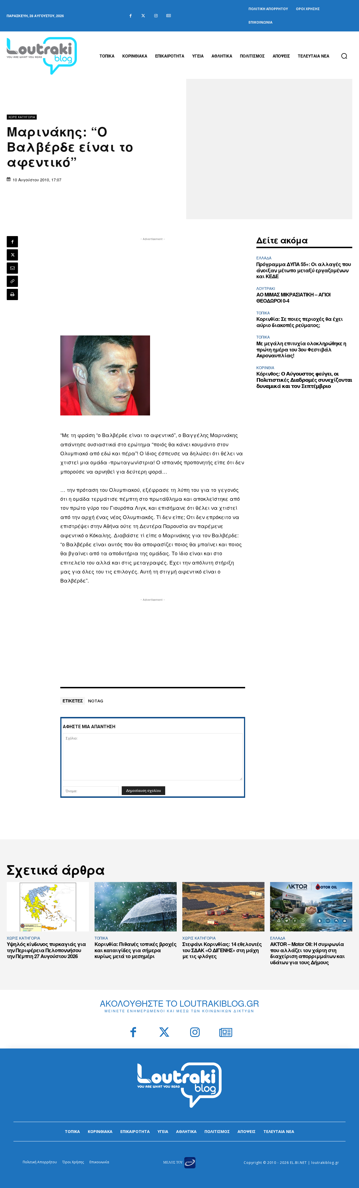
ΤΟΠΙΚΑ (263, 313)
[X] (12, 255)
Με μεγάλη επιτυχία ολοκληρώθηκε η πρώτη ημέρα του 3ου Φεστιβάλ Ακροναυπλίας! (301, 349)
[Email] (12, 268)
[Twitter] (143, 16)
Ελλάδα (263, 258)
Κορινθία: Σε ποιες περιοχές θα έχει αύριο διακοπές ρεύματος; (299, 322)
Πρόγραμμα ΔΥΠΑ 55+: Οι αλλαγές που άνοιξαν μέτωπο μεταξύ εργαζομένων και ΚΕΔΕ (303, 270)
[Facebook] (130, 16)
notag (95, 700)
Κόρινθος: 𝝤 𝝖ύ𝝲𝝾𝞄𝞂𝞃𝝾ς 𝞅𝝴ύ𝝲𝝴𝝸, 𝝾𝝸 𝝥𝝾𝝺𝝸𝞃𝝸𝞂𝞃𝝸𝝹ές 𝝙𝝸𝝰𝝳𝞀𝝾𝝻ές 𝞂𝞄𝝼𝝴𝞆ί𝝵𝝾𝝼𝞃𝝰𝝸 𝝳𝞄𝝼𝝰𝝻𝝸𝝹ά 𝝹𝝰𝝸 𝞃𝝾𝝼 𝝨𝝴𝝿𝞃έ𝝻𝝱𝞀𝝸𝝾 (304, 379)
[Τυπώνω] (12, 294)
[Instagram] (156, 16)
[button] (344, 56)
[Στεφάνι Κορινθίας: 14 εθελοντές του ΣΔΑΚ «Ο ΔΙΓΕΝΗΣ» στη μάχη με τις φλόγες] (223, 906)
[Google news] (168, 16)
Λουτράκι (265, 288)
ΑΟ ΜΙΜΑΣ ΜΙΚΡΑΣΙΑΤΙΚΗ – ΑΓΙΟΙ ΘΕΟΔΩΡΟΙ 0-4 (293, 297)
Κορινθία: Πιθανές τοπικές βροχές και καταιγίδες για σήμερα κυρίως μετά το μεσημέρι (135, 950)
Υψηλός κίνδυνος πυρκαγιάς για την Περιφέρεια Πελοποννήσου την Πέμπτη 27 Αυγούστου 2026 (46, 950)
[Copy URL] (12, 281)
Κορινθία (265, 367)
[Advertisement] (152, 281)
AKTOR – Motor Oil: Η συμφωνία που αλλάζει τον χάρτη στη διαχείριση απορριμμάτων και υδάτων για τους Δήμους (307, 953)
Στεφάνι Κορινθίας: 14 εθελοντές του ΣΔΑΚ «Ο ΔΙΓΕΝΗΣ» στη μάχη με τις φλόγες (222, 950)
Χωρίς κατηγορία (21, 117)
